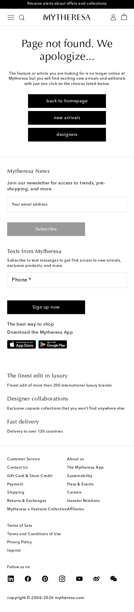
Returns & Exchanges (26, 501)
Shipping (15, 492)
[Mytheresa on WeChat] (113, 579)
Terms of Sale (19, 526)
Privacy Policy (19, 542)
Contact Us (17, 468)
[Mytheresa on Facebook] (28, 579)
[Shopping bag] (124, 17)
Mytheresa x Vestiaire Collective (37, 509)
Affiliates (75, 509)
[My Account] (113, 17)
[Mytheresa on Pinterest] (45, 579)
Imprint (14, 551)
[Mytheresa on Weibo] (96, 579)
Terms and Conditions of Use (34, 534)
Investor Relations (83, 501)
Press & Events (80, 484)
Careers (74, 492)
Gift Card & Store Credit (29, 476)
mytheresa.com (69, 598)
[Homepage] (67, 17)
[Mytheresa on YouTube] (79, 579)
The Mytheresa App (85, 468)
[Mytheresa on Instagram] (62, 579)
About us (75, 459)
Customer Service (23, 459)
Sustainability (79, 476)
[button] (46, 307)
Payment (15, 484)
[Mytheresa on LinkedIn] (11, 579)
